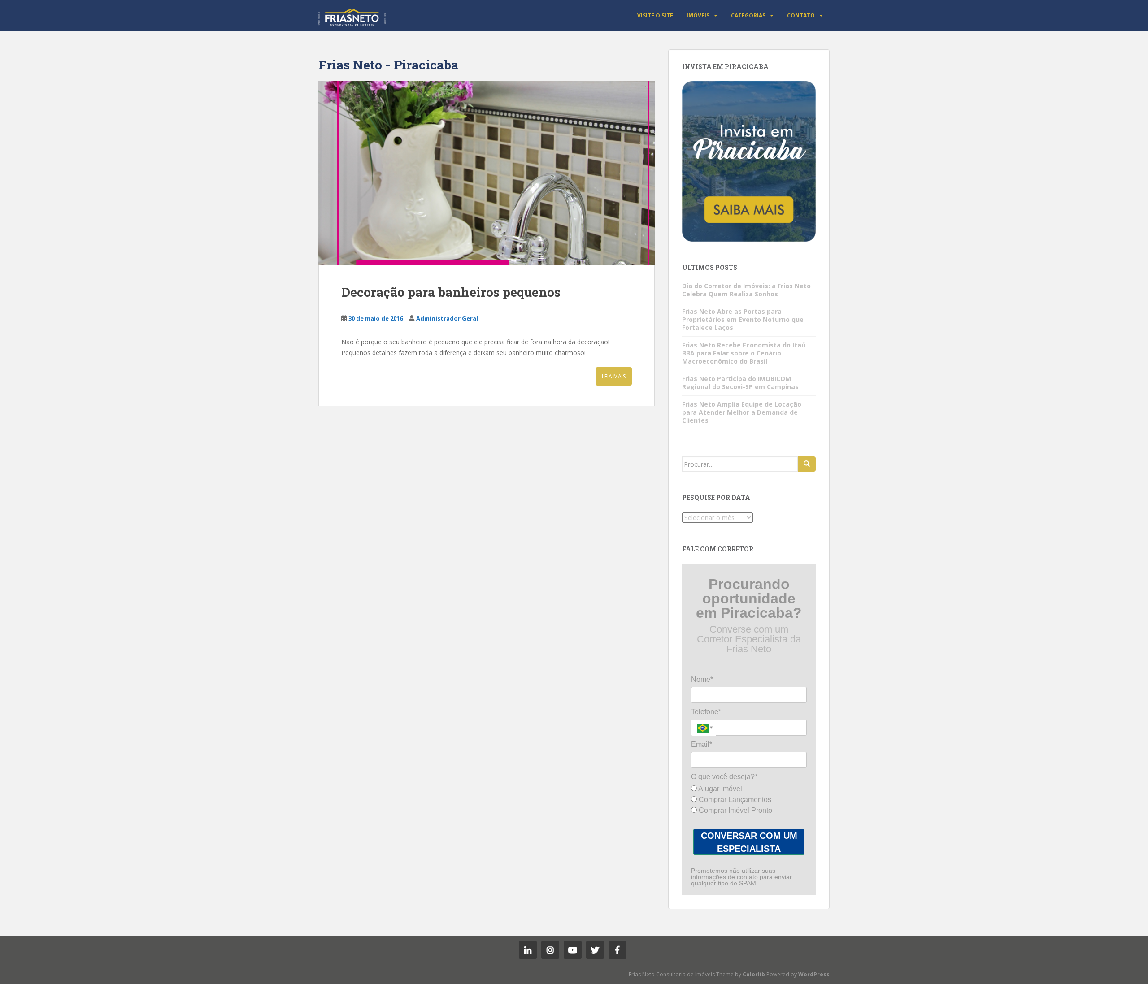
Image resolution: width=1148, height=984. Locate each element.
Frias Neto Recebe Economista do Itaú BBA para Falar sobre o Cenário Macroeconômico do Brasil (743, 353)
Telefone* (706, 711)
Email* (701, 744)
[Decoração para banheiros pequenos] (486, 173)
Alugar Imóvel (719, 789)
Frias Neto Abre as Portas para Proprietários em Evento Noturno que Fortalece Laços (743, 319)
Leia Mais (614, 376)
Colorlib (754, 974)
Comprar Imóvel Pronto (734, 810)
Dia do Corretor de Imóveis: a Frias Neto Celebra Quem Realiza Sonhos (746, 290)
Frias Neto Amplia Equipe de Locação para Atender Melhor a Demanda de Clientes (741, 412)
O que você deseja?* (724, 776)
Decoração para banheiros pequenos (451, 292)
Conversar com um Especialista (749, 842)
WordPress (814, 974)
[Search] (807, 464)
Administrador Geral (447, 318)
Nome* (702, 679)
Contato (801, 15)
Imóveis (698, 15)
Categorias (748, 15)
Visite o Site (655, 15)
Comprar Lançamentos (734, 799)
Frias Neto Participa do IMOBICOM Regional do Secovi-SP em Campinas (740, 382)
